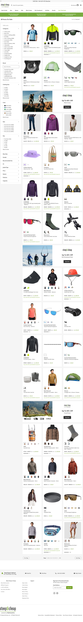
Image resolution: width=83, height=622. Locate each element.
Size (4, 136)
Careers (2, 591)
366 (60, 558)
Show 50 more (6, 79)
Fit (3, 164)
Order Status (25, 585)
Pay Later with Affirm (5, 589)
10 (55, 558)
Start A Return (25, 593)
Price (4, 170)
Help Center (24, 583)
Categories (5, 28)
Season (4, 174)
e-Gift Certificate (4, 587)
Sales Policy (24, 596)
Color (4, 102)
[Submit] (11, 5)
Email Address (56, 585)
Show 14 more (6, 149)
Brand (4, 63)
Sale (4, 121)
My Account (73, 5)
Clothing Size (6, 84)
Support (32, 580)
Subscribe (69, 587)
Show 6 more (6, 117)
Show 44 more (6, 98)
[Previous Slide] (1, 1)
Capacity (5, 180)
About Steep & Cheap (11, 580)
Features (5, 177)
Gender (5, 157)
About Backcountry (5, 583)
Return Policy (25, 591)
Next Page (78, 558)
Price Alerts (24, 589)
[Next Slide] (82, 1)
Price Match (24, 587)
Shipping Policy (25, 598)
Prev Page (26, 558)
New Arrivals (4, 10)
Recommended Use (7, 160)
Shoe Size (5, 154)
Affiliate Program (5, 585)
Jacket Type (5, 167)
